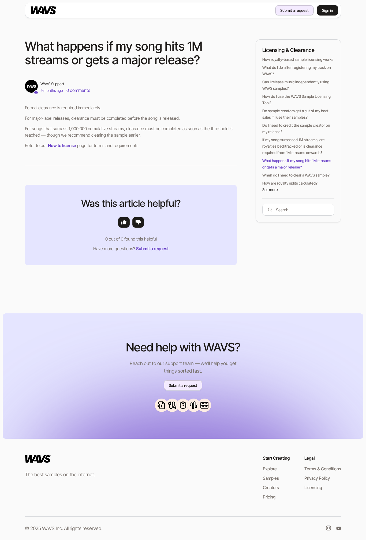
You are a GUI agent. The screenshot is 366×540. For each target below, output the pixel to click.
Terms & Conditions (322, 468)
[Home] (52, 10)
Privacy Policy (317, 478)
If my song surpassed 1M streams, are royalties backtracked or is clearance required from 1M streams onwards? (293, 146)
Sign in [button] (327, 10)
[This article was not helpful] (138, 222)
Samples (271, 478)
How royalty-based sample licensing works (297, 59)
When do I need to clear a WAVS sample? (296, 175)
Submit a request (294, 10)
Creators (271, 487)
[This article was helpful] (124, 222)
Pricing (269, 497)
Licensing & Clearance (288, 50)
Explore (270, 468)
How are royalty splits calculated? (290, 183)
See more (270, 189)
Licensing (313, 487)
